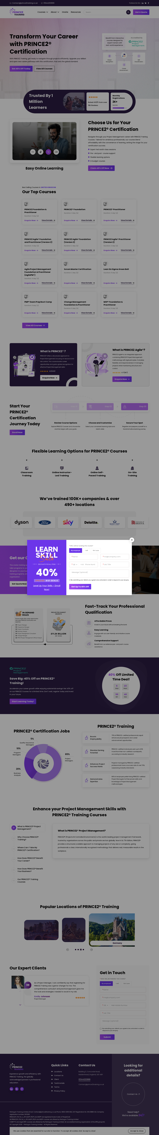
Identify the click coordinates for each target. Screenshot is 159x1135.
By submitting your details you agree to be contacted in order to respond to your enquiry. (100, 580)
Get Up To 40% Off (80, 586)
